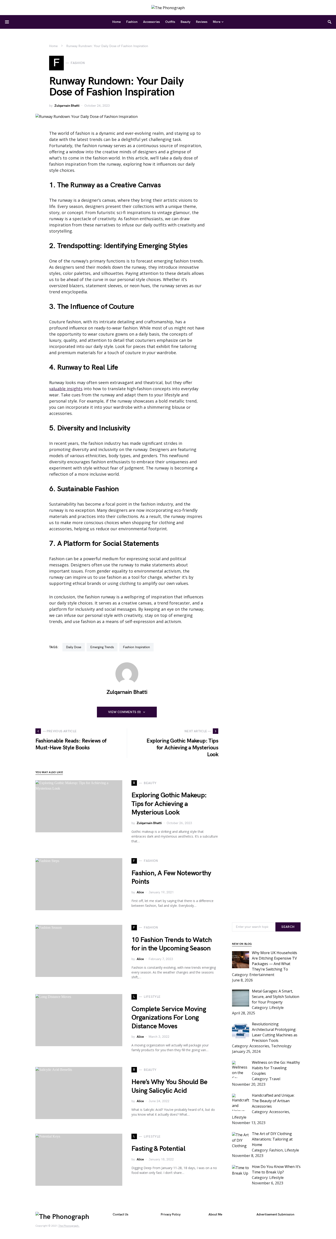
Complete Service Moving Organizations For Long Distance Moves (168, 1017)
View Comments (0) (124, 712)
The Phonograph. (69, 1226)
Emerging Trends (102, 647)
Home (53, 46)
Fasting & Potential (158, 1149)
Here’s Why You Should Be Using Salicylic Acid (169, 1086)
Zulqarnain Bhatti (67, 106)
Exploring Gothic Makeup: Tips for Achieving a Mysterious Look (169, 804)
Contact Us (120, 1214)
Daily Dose (73, 647)
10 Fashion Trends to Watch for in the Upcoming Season (171, 944)
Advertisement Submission (275, 1214)
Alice (140, 892)
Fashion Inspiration (136, 647)
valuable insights (66, 388)
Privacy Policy (171, 1214)
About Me (215, 1214)
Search (287, 927)
